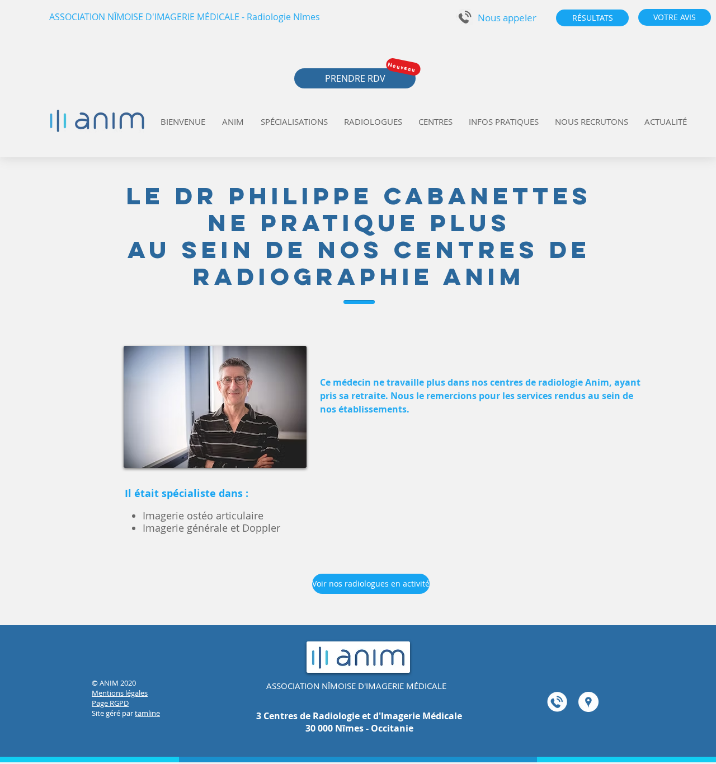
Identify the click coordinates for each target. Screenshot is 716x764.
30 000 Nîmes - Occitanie (359, 728)
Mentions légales (120, 693)
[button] (506, 18)
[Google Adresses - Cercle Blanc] (588, 702)
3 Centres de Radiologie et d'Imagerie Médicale (359, 716)
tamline (147, 713)
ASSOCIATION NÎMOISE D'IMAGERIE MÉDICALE (356, 685)
